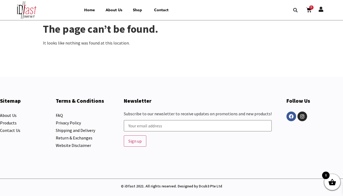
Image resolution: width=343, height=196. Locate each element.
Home (89, 10)
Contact (161, 10)
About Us (114, 10)
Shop (137, 10)
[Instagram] (302, 116)
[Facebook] (291, 116)
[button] (296, 10)
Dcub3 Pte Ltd (210, 186)
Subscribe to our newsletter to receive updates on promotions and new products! (198, 114)
